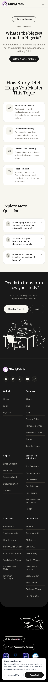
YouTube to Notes (12, 560)
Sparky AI (30, 547)
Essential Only (14, 675)
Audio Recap (32, 582)
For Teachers (32, 466)
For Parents (31, 493)
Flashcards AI (32, 533)
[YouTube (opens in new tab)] (27, 379)
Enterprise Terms (34, 432)
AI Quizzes (31, 540)
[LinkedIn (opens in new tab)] (20, 379)
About (29, 399)
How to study (9, 540)
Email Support (10, 464)
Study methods (10, 533)
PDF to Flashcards (12, 553)
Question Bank (10, 477)
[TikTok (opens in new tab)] (34, 379)
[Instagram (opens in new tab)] (6, 379)
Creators (7, 490)
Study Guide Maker (12, 547)
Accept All (34, 675)
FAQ (28, 412)
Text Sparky (32, 553)
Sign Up (7, 412)
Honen (29, 509)
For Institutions (33, 473)
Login (37, 309)
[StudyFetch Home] (13, 3)
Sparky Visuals (33, 560)
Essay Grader (32, 576)
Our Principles (32, 486)
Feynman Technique (8, 577)
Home (6, 399)
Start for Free (14, 309)
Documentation (10, 484)
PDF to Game (32, 596)
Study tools (8, 526)
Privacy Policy (32, 419)
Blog (28, 406)
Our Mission (31, 479)
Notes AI (30, 526)
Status (29, 439)
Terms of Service (34, 426)
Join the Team (33, 446)
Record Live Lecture (31, 568)
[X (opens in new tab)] (13, 379)
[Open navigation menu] (43, 4)
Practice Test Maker (9, 568)
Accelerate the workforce (33, 500)
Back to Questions (25, 19)
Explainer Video (33, 589)
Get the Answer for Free (24, 59)
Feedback (7, 470)
